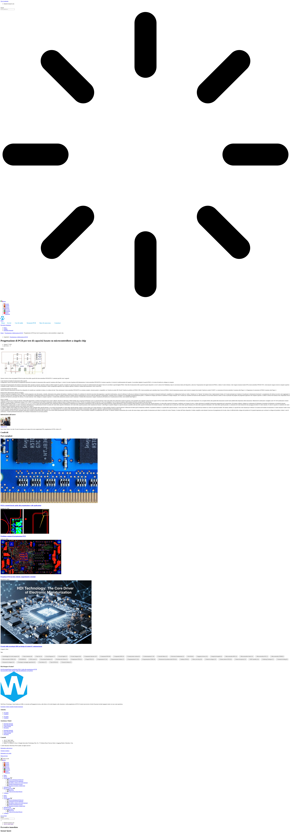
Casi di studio (19, 323)
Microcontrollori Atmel (247, 656)
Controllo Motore (162, 656)
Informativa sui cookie (6, 753)
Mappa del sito (4, 756)
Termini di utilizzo (5, 750)
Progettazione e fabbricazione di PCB (14, 333)
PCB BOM (23, 659)
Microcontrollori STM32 (9, 659)
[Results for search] (145, 154)
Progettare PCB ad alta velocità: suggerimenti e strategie (18, 577)
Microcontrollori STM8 (277, 656)
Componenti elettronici (91, 656)
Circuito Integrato (76, 656)
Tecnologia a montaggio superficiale (26, 662)
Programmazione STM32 (149, 659)
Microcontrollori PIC (262, 656)
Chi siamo (6, 712)
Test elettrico (42, 662)
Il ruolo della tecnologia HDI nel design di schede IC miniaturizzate (21, 646)
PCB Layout (33, 659)
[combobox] (8, 9)
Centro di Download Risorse (15, 791)
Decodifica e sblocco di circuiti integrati (18, 782)
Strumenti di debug (282, 659)
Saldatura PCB (185, 659)
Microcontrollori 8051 (231, 656)
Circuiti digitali (63, 656)
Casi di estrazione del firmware (16, 779)
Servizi (9, 323)
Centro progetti (7, 726)
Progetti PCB (90, 659)
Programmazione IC (133, 659)
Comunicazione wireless (134, 656)
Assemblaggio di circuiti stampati (11, 656)
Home (3, 323)
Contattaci (57, 323)
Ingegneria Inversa (202, 656)
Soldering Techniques (268, 659)
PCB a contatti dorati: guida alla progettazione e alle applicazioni (21, 505)
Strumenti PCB (31, 323)
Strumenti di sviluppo (8, 662)
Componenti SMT (119, 656)
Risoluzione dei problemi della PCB (168, 659)
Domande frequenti (8, 723)
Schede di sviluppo (211, 659)
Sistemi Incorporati (241, 659)
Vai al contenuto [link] (4, 1)
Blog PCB (11, 790)
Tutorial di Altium (66, 662)
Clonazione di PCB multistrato (16, 781)
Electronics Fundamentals (177, 656)
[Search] (1, 300)
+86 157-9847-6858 (145, 6)
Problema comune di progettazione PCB (13, 536)
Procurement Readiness (46, 659)
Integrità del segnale (217, 656)
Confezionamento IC (149, 656)
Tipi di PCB (54, 662)
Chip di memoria (27, 656)
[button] (11, 778)
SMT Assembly (254, 659)
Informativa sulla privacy (7, 748)
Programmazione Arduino (117, 659)
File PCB (190, 656)
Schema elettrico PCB (226, 659)
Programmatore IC (102, 659)
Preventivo (6, 727)
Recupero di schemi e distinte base (17, 785)
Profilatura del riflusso (62, 659)
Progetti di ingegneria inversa (16, 784)
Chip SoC (39, 656)
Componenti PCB (105, 656)
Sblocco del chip (197, 659)
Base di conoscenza (45, 323)
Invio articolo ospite (8, 725)
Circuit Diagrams (50, 656)
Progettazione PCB (77, 659)
